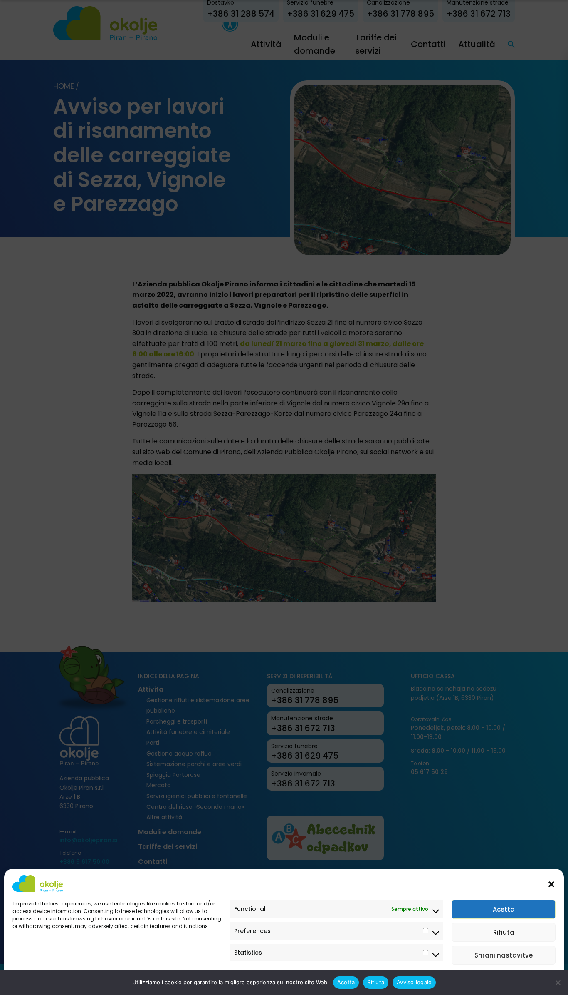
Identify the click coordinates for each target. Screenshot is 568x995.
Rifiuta (503, 932)
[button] (551, 883)
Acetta (504, 909)
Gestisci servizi (528, 979)
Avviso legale (29, 979)
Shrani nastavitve (503, 955)
